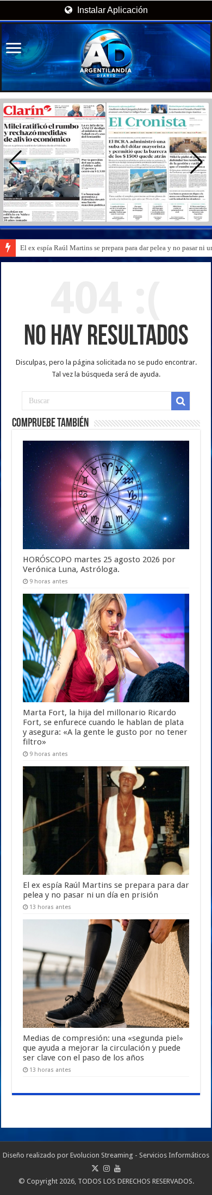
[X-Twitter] (95, 1168)
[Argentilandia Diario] (106, 57)
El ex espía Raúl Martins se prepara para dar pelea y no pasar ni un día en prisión (106, 890)
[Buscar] (180, 401)
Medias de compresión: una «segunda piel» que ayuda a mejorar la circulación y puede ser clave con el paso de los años (103, 1048)
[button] (196, 162)
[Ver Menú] (13, 49)
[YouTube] (117, 1168)
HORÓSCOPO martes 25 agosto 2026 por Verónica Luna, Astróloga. (99, 564)
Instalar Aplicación (111, 10)
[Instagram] (106, 1168)
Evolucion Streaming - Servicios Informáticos (139, 1155)
